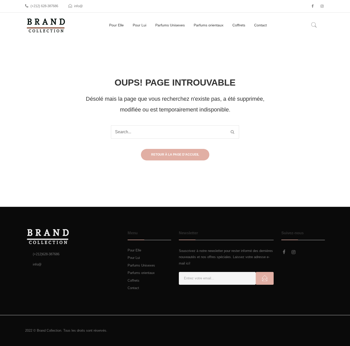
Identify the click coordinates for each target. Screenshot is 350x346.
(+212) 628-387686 (44, 6)
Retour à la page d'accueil (175, 154)
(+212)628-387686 (46, 254)
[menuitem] (116, 25)
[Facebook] (312, 6)
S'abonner (265, 278)
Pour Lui (134, 258)
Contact (133, 288)
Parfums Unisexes (141, 265)
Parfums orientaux (141, 273)
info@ (78, 6)
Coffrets (133, 280)
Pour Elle (134, 250)
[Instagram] (322, 6)
